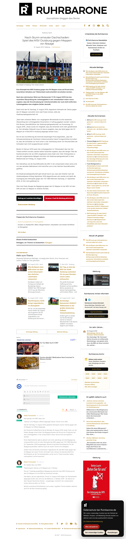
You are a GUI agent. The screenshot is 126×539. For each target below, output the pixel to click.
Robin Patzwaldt (30, 415)
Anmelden (74, 379)
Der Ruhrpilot (90, 101)
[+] (48, 391)
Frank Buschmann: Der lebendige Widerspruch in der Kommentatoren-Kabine (97, 159)
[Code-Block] (43, 392)
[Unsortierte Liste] (38, 392)
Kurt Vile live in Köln (92, 98)
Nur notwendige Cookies (94, 532)
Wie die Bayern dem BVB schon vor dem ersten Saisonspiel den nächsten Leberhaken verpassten (97, 72)
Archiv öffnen (96, 369)
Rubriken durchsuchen (92, 382)
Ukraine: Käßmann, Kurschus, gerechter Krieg (95, 439)
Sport (57, 26)
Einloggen (48, 242)
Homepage (19, 26)
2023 (105, 374)
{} (45, 391)
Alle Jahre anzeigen (91, 387)
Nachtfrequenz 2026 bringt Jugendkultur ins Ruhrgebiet (36, 303)
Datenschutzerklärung (36, 528)
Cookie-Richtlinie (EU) (53, 528)
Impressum (21, 528)
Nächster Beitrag (62, 332)
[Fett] (25, 392)
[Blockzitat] (40, 392)
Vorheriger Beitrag (32, 332)
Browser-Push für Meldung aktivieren (59, 198)
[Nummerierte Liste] (35, 392)
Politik (28, 26)
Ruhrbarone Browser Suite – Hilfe (74, 528)
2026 (87, 374)
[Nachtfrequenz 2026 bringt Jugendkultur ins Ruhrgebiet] (21, 301)
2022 (87, 378)
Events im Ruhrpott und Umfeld (28, 523)
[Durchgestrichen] (32, 392)
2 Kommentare (55, 47)
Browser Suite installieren (96, 316)
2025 (93, 374)
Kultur (51, 26)
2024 (99, 374)
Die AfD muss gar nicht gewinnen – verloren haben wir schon (96, 105)
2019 (105, 378)
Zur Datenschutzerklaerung (93, 521)
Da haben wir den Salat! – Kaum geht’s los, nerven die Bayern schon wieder (98, 186)
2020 (99, 378)
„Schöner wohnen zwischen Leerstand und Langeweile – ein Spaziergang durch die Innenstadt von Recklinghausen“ (97, 404)
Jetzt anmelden (96, 54)
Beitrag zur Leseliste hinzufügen (30, 198)
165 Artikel (22, 232)
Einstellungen (113, 532)
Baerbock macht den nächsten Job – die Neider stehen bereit (97, 129)
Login (63, 26)
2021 (93, 378)
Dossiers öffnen (90, 384)
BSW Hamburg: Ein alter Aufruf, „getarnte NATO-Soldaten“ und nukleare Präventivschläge (95, 88)
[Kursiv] (27, 392)
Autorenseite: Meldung (26, 204)
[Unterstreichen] (30, 392)
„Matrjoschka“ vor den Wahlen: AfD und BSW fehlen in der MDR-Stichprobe (97, 94)
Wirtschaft (43, 26)
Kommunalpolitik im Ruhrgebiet (30, 222)
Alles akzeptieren (91, 527)
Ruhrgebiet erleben (47, 523)
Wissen (34, 26)
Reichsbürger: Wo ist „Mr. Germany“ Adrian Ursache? (95, 334)
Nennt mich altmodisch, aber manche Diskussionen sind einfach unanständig (97, 423)
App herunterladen (96, 312)
